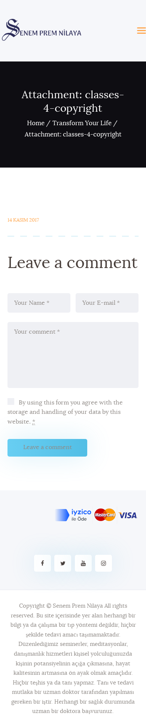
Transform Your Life (82, 123)
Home (36, 123)
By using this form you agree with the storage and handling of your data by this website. (65, 412)
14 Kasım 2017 (23, 220)
